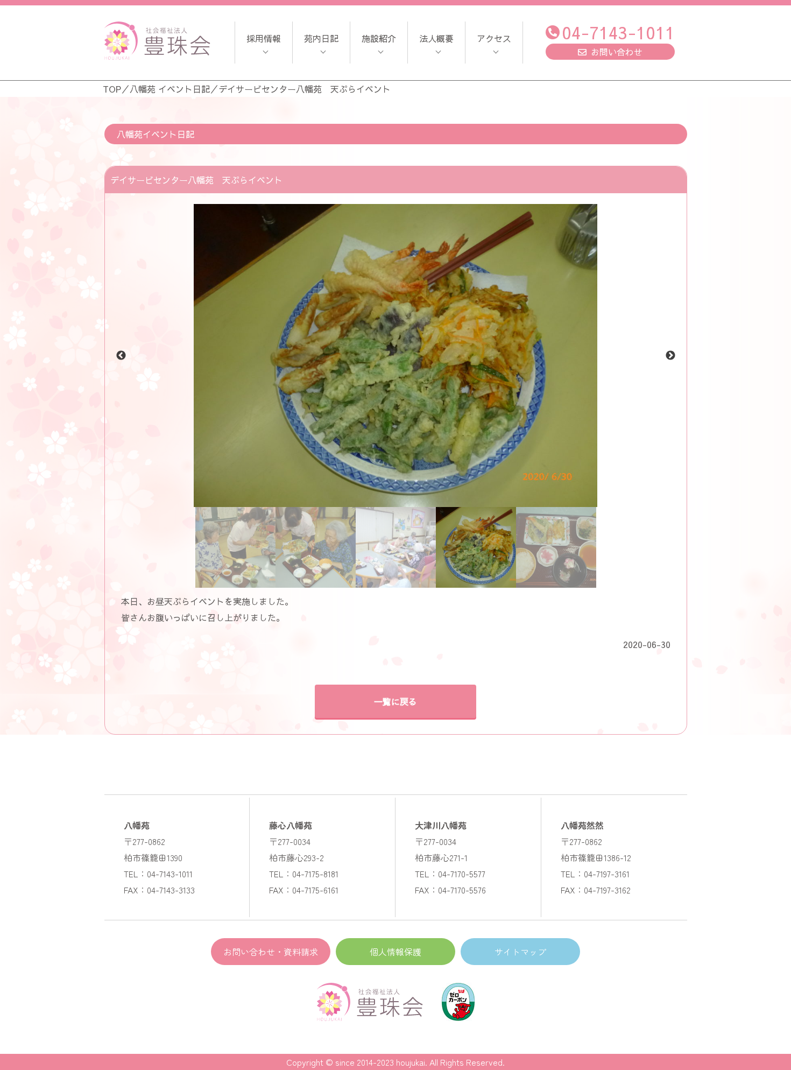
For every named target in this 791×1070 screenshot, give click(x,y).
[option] (396, 355)
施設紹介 (379, 38)
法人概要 (436, 38)
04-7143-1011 (618, 32)
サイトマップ (520, 951)
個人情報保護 (395, 951)
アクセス (494, 38)
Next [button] (670, 355)
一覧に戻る (395, 701)
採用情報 (263, 38)
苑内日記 (321, 38)
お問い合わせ (616, 52)
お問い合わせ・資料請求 (270, 951)
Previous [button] (121, 355)
